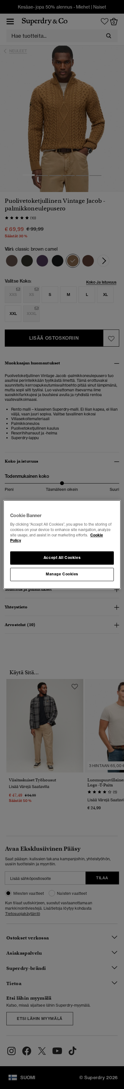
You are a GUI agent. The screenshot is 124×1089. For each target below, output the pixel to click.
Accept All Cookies (62, 558)
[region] (62, 544)
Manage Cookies (62, 574)
